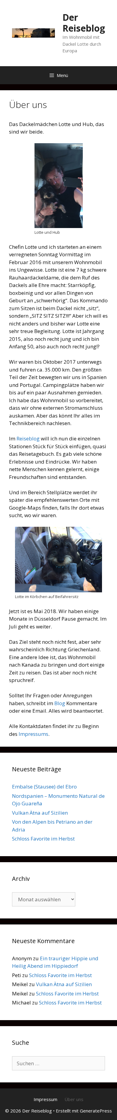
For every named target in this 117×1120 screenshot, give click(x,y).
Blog (59, 703)
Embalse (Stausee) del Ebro (44, 786)
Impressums (33, 733)
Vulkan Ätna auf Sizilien (40, 812)
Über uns (73, 1099)
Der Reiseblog (83, 22)
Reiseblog (28, 438)
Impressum (45, 1099)
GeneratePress (96, 1111)
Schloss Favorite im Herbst (43, 838)
